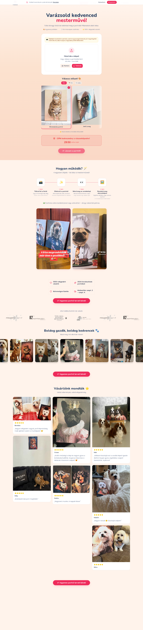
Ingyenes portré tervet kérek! (73, 300)
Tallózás (78, 66)
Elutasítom (101, 2)
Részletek (56, 2)
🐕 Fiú (70, 83)
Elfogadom (111, 2)
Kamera (66, 66)
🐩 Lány (78, 83)
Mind (63, 83)
